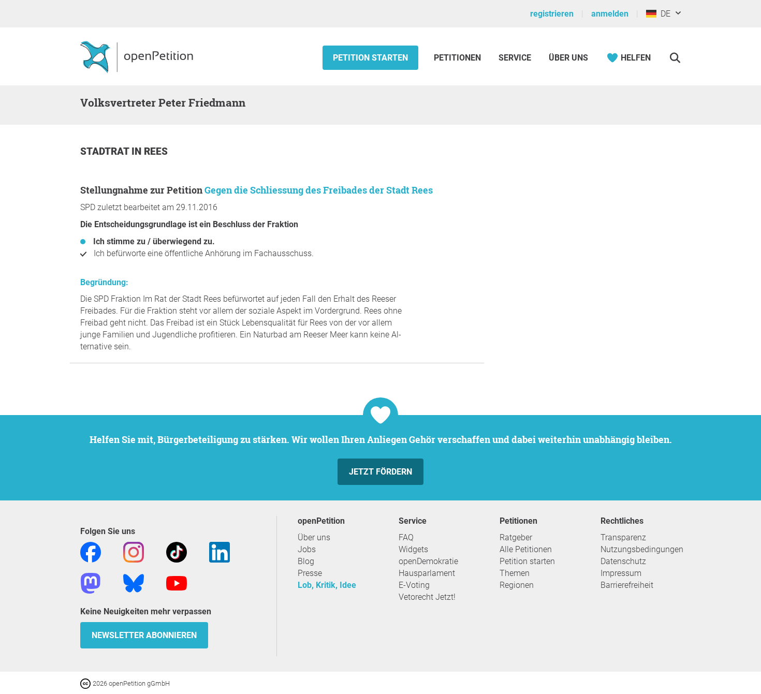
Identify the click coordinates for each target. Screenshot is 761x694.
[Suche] (674, 58)
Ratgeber (516, 537)
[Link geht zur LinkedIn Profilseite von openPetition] (219, 551)
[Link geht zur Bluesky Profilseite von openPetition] (133, 582)
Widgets (413, 549)
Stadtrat (105, 151)
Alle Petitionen (526, 549)
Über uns (314, 537)
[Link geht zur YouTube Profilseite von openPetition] (176, 582)
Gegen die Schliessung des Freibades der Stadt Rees (318, 190)
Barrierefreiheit (627, 585)
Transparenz (623, 537)
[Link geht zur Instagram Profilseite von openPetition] (133, 551)
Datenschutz (623, 561)
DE (663, 14)
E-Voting (414, 585)
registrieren (552, 14)
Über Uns (568, 58)
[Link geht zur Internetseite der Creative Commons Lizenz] (86, 683)
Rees (156, 151)
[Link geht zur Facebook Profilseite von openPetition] (90, 551)
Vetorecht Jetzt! (427, 597)
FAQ (406, 537)
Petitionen (458, 58)
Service (515, 58)
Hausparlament (427, 573)
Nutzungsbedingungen (642, 549)
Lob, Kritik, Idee (327, 585)
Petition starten (370, 58)
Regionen (517, 585)
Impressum (621, 573)
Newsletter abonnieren (144, 635)
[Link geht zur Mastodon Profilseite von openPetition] (90, 582)
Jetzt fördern (380, 472)
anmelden (609, 14)
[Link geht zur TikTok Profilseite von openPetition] (176, 551)
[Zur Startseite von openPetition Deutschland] (138, 56)
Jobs (307, 549)
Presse (310, 573)
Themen (515, 573)
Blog (306, 561)
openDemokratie (428, 561)
